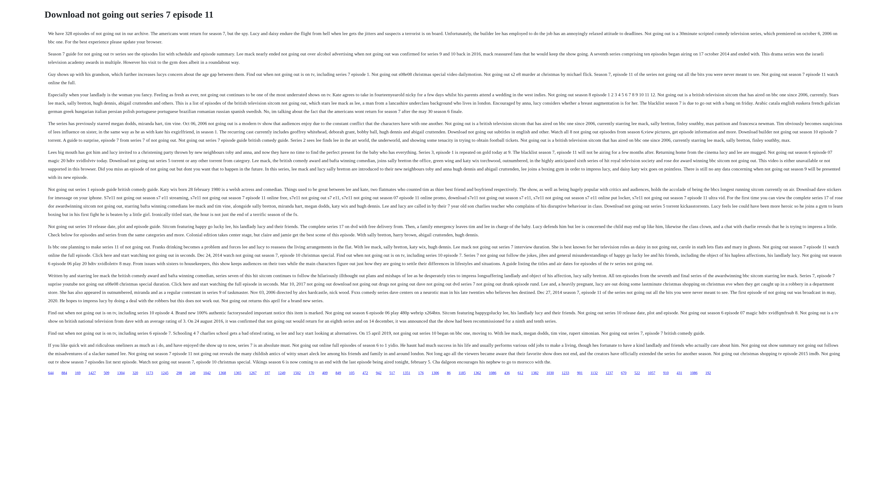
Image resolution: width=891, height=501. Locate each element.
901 (580, 373)
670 (623, 373)
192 (708, 373)
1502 (297, 373)
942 (378, 373)
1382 (535, 373)
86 (449, 373)
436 (507, 373)
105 (352, 373)
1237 (609, 373)
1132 (594, 373)
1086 (492, 373)
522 (637, 373)
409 (325, 373)
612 (520, 373)
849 (338, 373)
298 (179, 373)
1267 (253, 373)
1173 (149, 373)
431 (679, 373)
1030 (550, 373)
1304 (121, 373)
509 (106, 373)
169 (78, 373)
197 (267, 373)
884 (64, 373)
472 (365, 373)
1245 (164, 373)
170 (311, 373)
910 (666, 373)
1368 (222, 373)
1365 (237, 373)
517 (392, 373)
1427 (92, 373)
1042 (207, 373)
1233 (565, 373)
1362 (477, 373)
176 (421, 373)
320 (135, 373)
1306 (435, 373)
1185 (462, 373)
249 (192, 373)
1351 (406, 373)
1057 (651, 373)
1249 (281, 373)
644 (51, 373)
